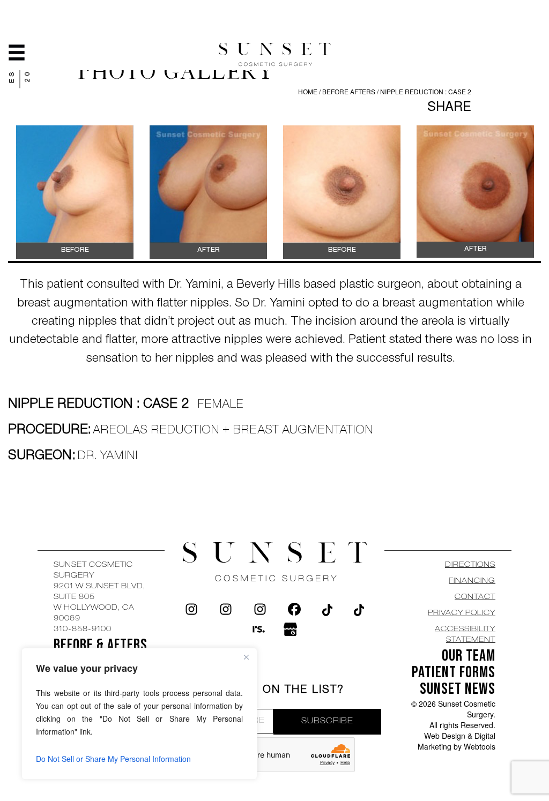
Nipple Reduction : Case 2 (425, 91)
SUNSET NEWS (457, 689)
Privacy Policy (461, 613)
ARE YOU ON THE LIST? (274, 690)
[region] (139, 714)
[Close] (246, 656)
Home (307, 91)
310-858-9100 (83, 629)
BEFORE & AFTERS (100, 645)
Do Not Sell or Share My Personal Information (113, 758)
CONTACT (475, 597)
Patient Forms (453, 672)
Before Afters (349, 91)
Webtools (479, 746)
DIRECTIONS (470, 565)
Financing (472, 581)
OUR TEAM (468, 655)
